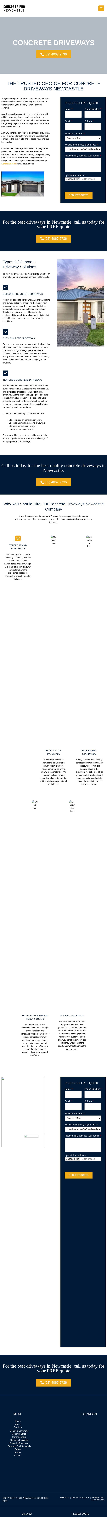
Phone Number (92, 109)
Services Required (74, 133)
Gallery (18, 1449)
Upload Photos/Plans (75, 175)
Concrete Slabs (19, 1434)
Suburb (88, 121)
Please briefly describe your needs (82, 155)
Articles (17, 1452)
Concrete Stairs (19, 1437)
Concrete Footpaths (19, 1440)
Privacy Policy (80, 1497)
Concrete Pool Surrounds (19, 1446)
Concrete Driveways (19, 1431)
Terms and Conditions (97, 1498)
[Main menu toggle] (101, 8)
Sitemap (64, 1497)
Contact (17, 1455)
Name (68, 109)
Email (68, 121)
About (17, 1424)
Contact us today (9, 164)
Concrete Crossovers (19, 1443)
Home (18, 1421)
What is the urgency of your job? (81, 145)
